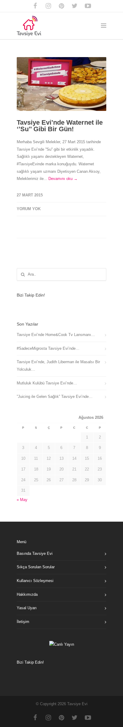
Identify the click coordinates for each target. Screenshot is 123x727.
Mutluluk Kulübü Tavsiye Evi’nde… (47, 383)
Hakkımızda (27, 594)
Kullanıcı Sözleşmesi (35, 580)
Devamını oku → (63, 178)
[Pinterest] (61, 6)
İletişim (23, 621)
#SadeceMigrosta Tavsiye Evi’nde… (48, 348)
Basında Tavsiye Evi (35, 553)
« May (22, 499)
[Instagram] (48, 6)
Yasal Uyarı (27, 608)
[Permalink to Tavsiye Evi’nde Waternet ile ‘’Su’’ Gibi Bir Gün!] (61, 84)
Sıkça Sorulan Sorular (36, 567)
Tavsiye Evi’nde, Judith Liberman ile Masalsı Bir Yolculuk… (58, 366)
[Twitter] (75, 6)
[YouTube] (88, 6)
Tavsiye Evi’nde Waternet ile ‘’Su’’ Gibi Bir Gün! (60, 126)
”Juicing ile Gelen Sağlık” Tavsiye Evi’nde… (55, 396)
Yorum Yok (29, 209)
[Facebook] (35, 6)
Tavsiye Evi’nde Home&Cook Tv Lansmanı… (56, 334)
